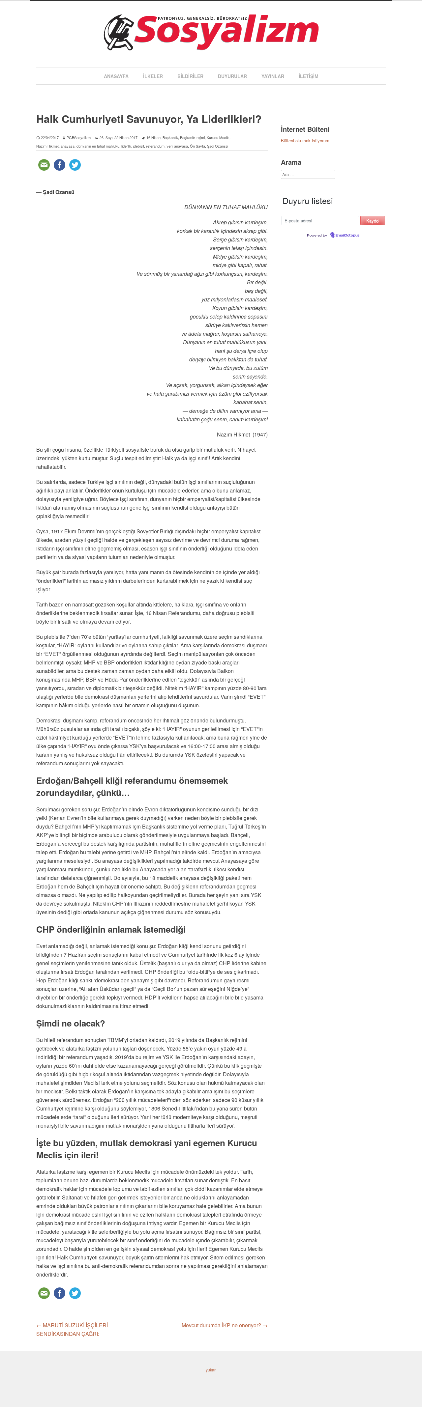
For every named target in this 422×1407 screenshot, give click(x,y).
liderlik (126, 146)
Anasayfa (116, 76)
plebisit (138, 146)
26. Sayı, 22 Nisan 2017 (118, 137)
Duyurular (232, 76)
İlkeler (153, 76)
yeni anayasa (177, 146)
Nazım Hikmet (47, 146)
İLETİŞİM (308, 76)
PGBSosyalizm (79, 137)
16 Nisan (153, 137)
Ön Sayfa (197, 146)
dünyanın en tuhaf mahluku (97, 146)
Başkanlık (170, 137)
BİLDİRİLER (190, 76)
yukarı (211, 1369)
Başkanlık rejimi (192, 137)
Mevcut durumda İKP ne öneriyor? (225, 1325)
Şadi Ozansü (217, 146)
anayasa (68, 146)
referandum (155, 146)
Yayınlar (272, 76)
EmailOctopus (347, 235)
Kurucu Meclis (218, 137)
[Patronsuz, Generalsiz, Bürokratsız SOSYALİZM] (211, 44)
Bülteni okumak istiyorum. (306, 140)
